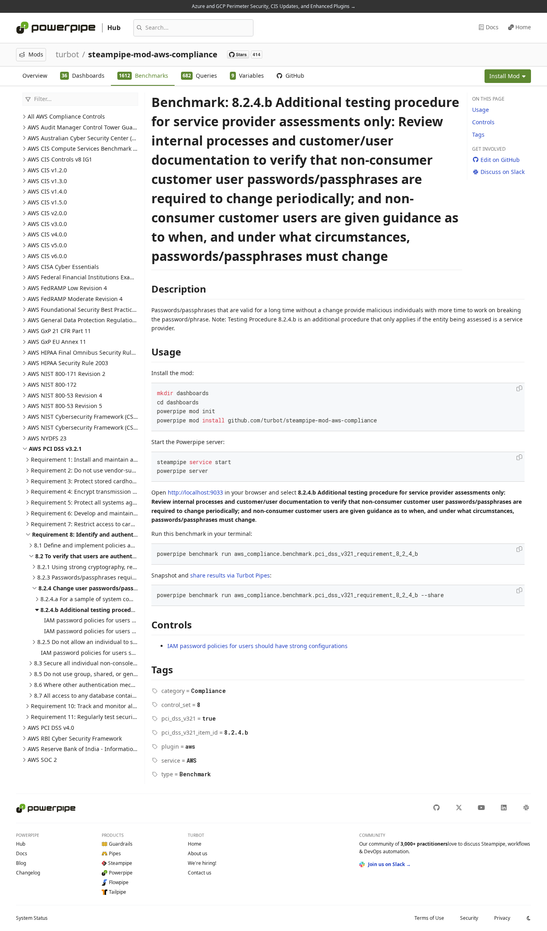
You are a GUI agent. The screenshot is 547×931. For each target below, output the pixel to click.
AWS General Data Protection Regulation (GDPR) (91, 320)
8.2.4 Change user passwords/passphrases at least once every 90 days (134, 588)
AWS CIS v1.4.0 (47, 191)
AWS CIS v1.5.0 (47, 202)
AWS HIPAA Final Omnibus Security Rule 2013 (88, 352)
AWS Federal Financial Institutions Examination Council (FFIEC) (111, 277)
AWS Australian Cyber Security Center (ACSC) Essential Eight (108, 138)
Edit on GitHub (500, 160)
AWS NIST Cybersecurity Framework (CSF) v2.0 (89, 427)
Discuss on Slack (503, 172)
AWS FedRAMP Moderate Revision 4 (75, 299)
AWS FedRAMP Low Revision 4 (67, 288)
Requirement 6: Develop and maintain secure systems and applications (127, 513)
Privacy (502, 918)
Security (469, 918)
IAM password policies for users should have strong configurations (134, 620)
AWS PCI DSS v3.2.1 (55, 448)
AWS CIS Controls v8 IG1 (60, 159)
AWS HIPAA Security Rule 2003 (68, 363)
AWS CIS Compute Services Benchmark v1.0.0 (88, 148)
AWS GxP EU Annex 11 (57, 341)
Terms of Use (429, 918)
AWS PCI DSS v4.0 (51, 727)
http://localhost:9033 (195, 492)
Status (32, 918)
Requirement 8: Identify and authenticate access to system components (131, 534)
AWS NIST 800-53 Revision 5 (65, 406)
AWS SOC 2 (42, 759)
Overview (34, 75)
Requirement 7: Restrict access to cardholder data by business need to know (134, 524)
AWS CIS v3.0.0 (47, 224)
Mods (35, 54)
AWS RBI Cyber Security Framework (75, 738)
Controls (483, 122)
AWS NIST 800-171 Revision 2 (66, 374)
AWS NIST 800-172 (52, 384)
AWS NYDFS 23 (47, 438)
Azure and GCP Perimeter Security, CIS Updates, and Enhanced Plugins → (274, 6)
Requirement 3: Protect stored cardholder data (94, 481)
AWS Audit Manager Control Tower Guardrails (89, 127)
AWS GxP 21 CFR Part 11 (59, 331)
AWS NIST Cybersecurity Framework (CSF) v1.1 (89, 416)
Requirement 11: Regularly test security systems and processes (116, 717)
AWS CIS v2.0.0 (47, 213)
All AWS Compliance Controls (66, 116)
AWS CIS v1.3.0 (47, 181)
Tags (478, 134)
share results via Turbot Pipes (230, 575)
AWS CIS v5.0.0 (47, 245)
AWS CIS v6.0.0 (47, 256)
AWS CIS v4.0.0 (47, 234)
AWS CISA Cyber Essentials (63, 267)
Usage (480, 109)
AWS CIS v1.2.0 (47, 170)
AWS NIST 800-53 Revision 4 (65, 395)
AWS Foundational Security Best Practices (83, 309)
